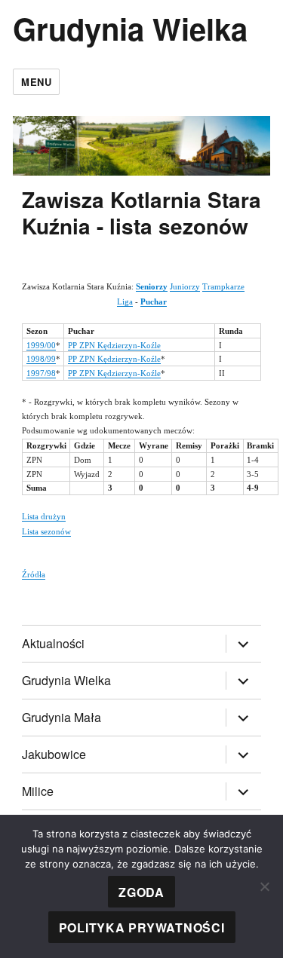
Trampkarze (223, 286)
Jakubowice (54, 754)
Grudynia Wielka (130, 28)
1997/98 (41, 373)
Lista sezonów (46, 531)
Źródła (33, 574)
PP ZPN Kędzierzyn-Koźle (114, 345)
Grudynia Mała (61, 717)
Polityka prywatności (142, 927)
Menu (36, 82)
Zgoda (141, 892)
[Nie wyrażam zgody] (264, 886)
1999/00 (41, 345)
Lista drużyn (44, 516)
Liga (125, 301)
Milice (38, 791)
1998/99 (41, 358)
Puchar (153, 301)
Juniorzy (185, 286)
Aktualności (53, 643)
